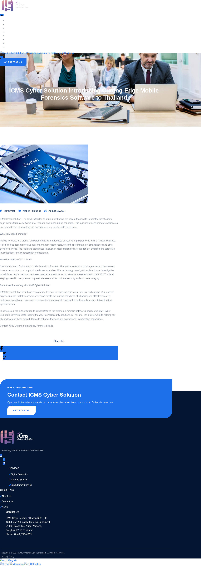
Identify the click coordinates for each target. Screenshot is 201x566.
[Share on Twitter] (60, 354)
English (13, 560)
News (12, 40)
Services (14, 28)
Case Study (16, 47)
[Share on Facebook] (59, 349)
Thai (7, 564)
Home (12, 21)
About (12, 25)
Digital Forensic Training (25, 32)
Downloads (16, 43)
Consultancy (17, 36)
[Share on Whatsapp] (60, 358)
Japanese (19, 564)
